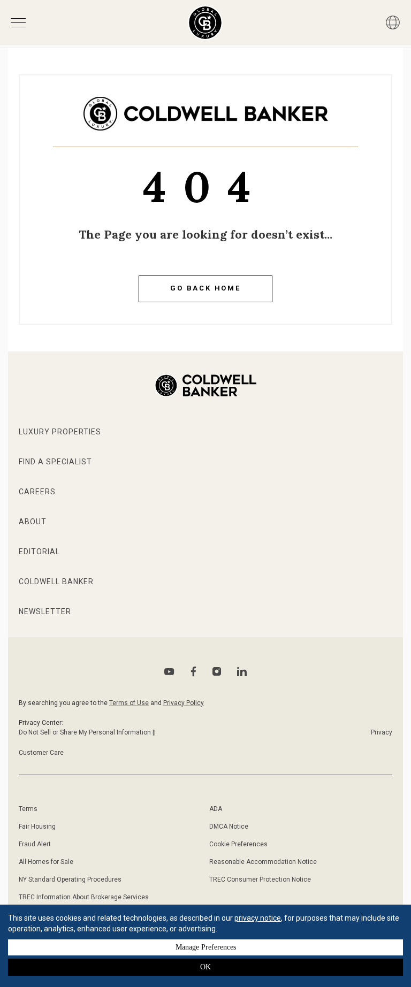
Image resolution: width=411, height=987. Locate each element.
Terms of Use (129, 703)
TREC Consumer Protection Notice (260, 879)
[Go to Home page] (205, 122)
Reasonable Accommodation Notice (263, 862)
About (33, 521)
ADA (215, 809)
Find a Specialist (55, 461)
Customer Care (41, 752)
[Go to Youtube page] (169, 671)
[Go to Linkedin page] (242, 671)
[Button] (392, 22)
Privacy (381, 732)
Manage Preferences (206, 947)
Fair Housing (37, 826)
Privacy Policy (183, 703)
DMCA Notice (228, 826)
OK (205, 967)
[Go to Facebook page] (193, 672)
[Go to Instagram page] (216, 671)
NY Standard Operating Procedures (70, 879)
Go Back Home (205, 288)
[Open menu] (18, 22)
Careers (37, 491)
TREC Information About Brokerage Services (84, 897)
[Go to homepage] (205, 22)
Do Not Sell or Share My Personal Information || (87, 732)
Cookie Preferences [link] (238, 844)
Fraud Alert (35, 844)
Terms (28, 809)
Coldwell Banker (56, 581)
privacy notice (257, 918)
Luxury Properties (60, 431)
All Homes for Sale (46, 862)
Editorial (39, 551)
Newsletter (45, 611)
